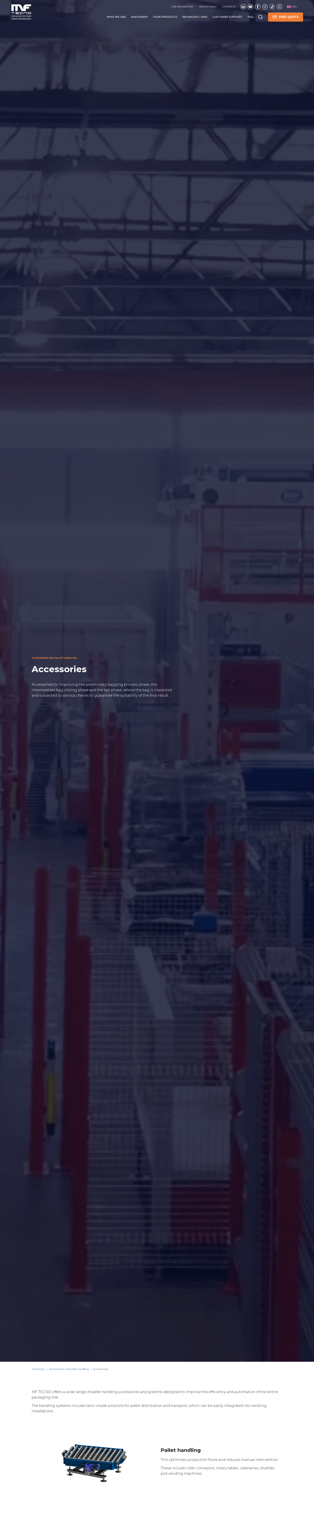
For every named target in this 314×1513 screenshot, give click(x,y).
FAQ (250, 16)
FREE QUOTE (289, 17)
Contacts (229, 6)
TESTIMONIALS (207, 6)
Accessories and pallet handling (69, 1369)
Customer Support (227, 16)
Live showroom (182, 6)
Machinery (139, 16)
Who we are (116, 16)
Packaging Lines (194, 16)
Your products (165, 16)
